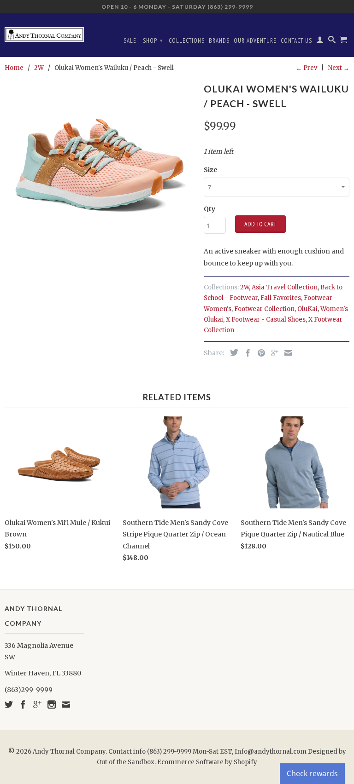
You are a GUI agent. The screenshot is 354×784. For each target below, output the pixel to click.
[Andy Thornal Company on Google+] (37, 704)
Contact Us (296, 41)
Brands (219, 41)
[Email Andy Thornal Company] (66, 704)
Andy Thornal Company (69, 751)
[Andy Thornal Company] (44, 31)
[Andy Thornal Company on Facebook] (23, 704)
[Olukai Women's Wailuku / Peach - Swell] (100, 174)
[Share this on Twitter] (231, 352)
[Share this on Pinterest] (259, 353)
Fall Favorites (280, 298)
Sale (130, 41)
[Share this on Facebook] (246, 353)
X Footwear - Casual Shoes (266, 319)
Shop (153, 41)
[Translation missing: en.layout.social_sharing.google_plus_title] (272, 353)
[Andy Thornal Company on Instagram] (51, 704)
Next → (338, 68)
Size (211, 170)
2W (244, 287)
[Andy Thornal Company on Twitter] (9, 704)
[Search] (332, 41)
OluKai (307, 309)
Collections (187, 41)
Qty (209, 209)
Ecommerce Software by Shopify (207, 762)
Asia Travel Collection (285, 287)
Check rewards (312, 773)
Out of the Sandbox (125, 762)
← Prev (306, 68)
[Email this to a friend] (286, 353)
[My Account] (320, 41)
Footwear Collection (264, 309)
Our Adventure (255, 41)
